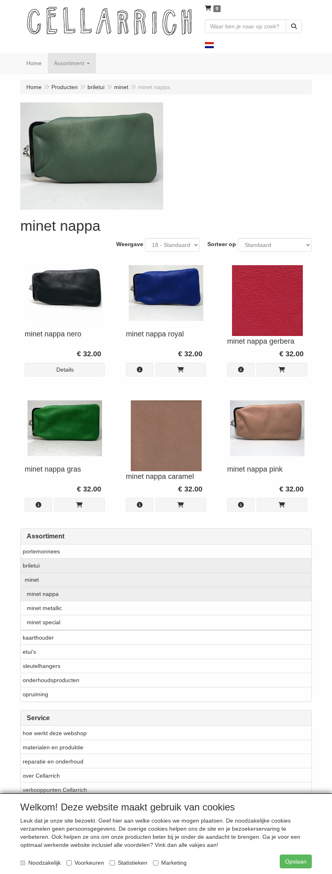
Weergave (129, 244)
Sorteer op (221, 244)
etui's (29, 652)
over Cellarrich (41, 775)
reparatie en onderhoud (53, 761)
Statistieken (132, 862)
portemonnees (41, 551)
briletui (31, 565)
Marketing (174, 862)
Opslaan (295, 861)
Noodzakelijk (44, 862)
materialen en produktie (53, 747)
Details (65, 369)
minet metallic (44, 608)
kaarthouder (38, 637)
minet (32, 579)
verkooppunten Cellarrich (55, 790)
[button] (209, 44)
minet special (43, 622)
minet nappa (43, 594)
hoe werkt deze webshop (55, 733)
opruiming (35, 694)
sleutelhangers (41, 666)
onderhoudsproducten (51, 680)
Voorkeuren (89, 862)
